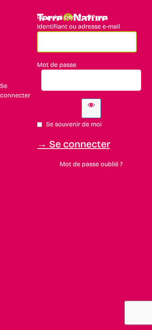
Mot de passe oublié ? (91, 164)
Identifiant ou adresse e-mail (78, 26)
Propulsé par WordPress (72, 17)
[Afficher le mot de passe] (91, 108)
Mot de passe (56, 64)
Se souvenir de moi (74, 124)
